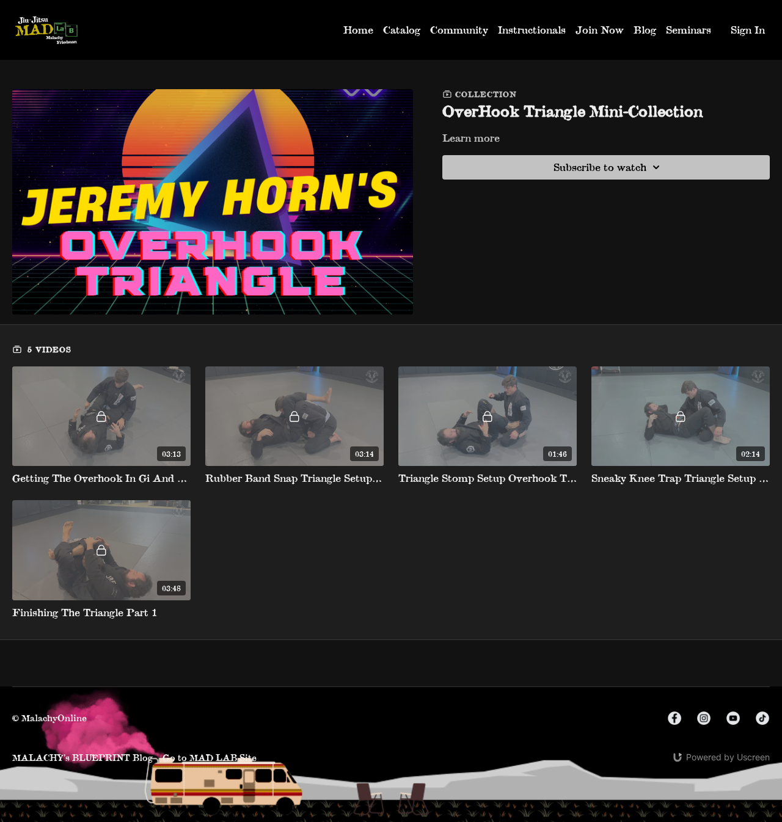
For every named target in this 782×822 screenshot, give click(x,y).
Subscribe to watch (600, 167)
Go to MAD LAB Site (210, 757)
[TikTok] (762, 718)
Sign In (748, 29)
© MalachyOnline (49, 718)
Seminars (688, 29)
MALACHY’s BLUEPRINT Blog (82, 757)
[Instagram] (703, 718)
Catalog (401, 29)
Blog (645, 29)
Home (358, 29)
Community (459, 29)
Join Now (600, 29)
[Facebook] (674, 718)
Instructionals (532, 29)
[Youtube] (733, 718)
